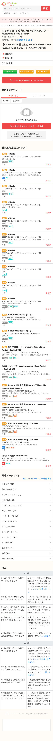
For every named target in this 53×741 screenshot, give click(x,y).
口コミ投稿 (43, 71)
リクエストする (26, 71)
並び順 (5, 101)
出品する (10, 71)
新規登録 (7, 13)
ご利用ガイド (24, 13)
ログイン (15, 13)
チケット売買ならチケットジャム (9, 4)
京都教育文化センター (25, 40)
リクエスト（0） (40, 95)
